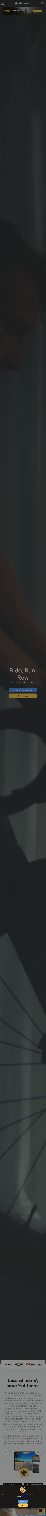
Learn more (25, 1496)
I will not (23, 1501)
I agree (23, 1505)
